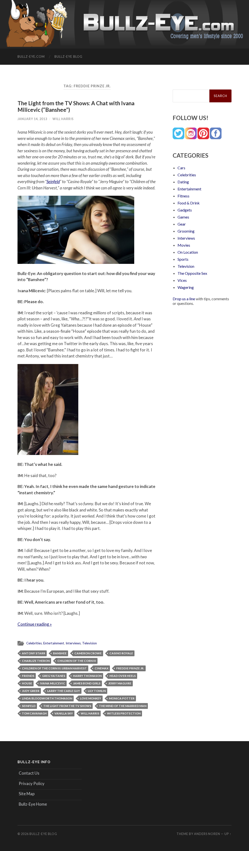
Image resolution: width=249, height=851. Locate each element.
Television (89, 643)
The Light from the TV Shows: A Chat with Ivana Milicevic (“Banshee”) (76, 106)
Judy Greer (30, 691)
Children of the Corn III (76, 661)
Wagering (186, 287)
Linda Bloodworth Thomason (47, 698)
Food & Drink (189, 203)
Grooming (186, 231)
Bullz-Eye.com (31, 56)
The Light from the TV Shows (67, 706)
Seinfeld (53, 181)
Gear (182, 224)
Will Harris (63, 119)
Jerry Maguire (119, 683)
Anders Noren (207, 834)
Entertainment (53, 643)
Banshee (60, 653)
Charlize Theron (36, 661)
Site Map (27, 793)
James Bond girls (86, 683)
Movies (184, 245)
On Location (188, 252)
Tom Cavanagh (34, 713)
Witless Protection (124, 713)
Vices (182, 280)
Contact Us (29, 773)
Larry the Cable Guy (63, 691)
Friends (28, 676)
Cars (181, 167)
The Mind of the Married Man (122, 706)
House (27, 683)
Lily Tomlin (97, 691)
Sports (183, 259)
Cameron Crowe (88, 653)
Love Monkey (90, 698)
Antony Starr (33, 653)
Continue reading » (35, 624)
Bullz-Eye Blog (68, 56)
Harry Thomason (87, 676)
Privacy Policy (31, 783)
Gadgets (185, 210)
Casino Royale (121, 653)
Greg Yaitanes (53, 676)
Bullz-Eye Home (33, 804)
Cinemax (101, 668)
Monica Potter (121, 698)
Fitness (183, 196)
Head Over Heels (122, 676)
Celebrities (34, 643)
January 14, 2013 (32, 119)
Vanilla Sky (63, 713)
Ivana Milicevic (52, 683)
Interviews (73, 643)
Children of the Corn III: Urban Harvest (54, 668)
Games (183, 217)
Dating (183, 181)
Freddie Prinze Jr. (130, 668)
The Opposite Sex (192, 273)
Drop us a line (184, 298)
